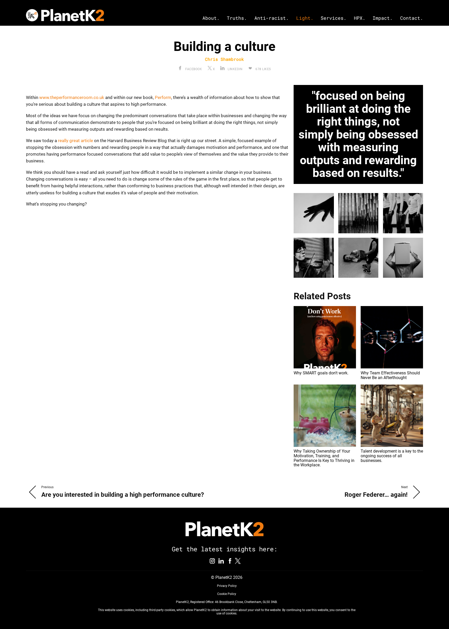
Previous (47, 487)
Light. (304, 18)
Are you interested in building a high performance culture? (122, 494)
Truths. (237, 18)
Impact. (383, 18)
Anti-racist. (271, 18)
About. (211, 18)
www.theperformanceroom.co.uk (71, 97)
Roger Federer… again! (376, 494)
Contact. (411, 18)
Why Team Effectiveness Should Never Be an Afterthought (390, 375)
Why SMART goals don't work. (321, 372)
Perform (163, 97)
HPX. (359, 18)
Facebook (193, 69)
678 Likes (263, 69)
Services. (333, 18)
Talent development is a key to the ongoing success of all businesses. (392, 456)
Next (404, 487)
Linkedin (234, 69)
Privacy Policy (227, 586)
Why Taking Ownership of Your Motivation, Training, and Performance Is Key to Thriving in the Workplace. (324, 458)
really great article (75, 140)
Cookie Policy (226, 594)
